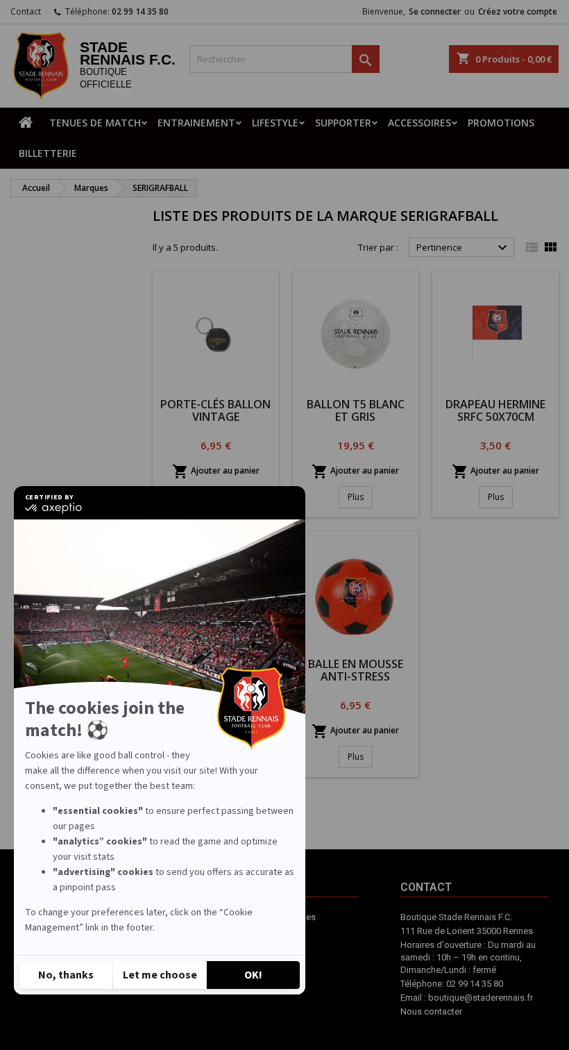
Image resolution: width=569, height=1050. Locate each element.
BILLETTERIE (48, 153)
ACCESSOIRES (419, 122)
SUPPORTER (343, 122)
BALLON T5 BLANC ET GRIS (356, 410)
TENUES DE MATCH (95, 122)
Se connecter (435, 11)
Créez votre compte (517, 11)
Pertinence (463, 248)
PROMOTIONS (501, 122)
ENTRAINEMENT (196, 122)
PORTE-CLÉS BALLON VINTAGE (215, 410)
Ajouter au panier (216, 471)
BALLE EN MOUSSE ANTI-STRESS (355, 670)
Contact (25, 11)
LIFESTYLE (275, 122)
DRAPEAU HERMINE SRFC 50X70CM (495, 410)
